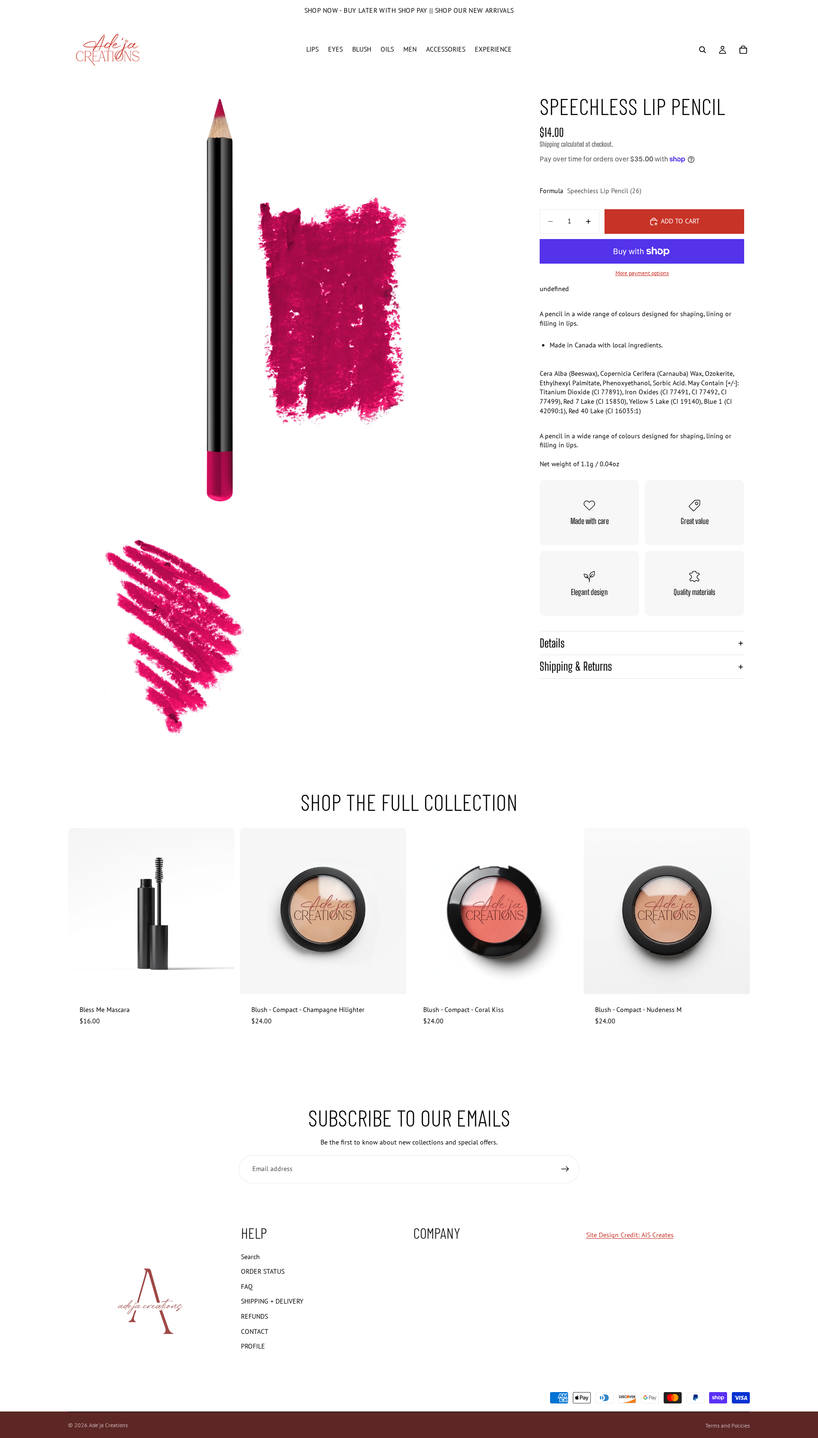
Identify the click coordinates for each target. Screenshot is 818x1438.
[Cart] (743, 49)
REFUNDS (254, 1316)
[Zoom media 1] (289, 300)
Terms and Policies (727, 1425)
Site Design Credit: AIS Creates (630, 1235)
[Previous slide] (254, 911)
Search (250, 1256)
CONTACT (254, 1331)
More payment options (642, 272)
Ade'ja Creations (108, 1425)
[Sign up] (565, 1169)
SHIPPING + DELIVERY (272, 1301)
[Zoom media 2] (177, 636)
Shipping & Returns (576, 666)
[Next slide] (392, 911)
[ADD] (219, 979)
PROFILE (253, 1346)
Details (552, 643)
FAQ (247, 1286)
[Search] (702, 49)
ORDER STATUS (263, 1271)
